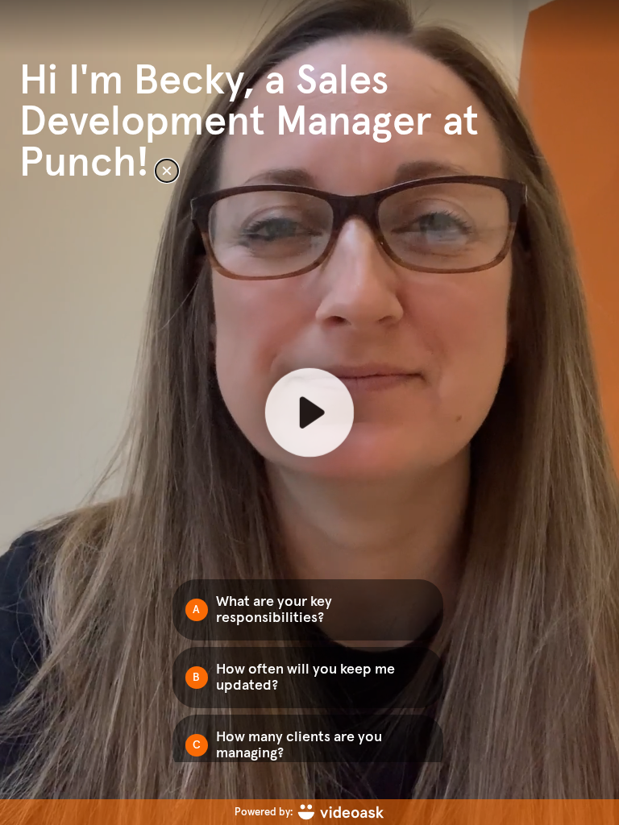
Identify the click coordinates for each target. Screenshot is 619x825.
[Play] (309, 412)
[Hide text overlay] (167, 171)
